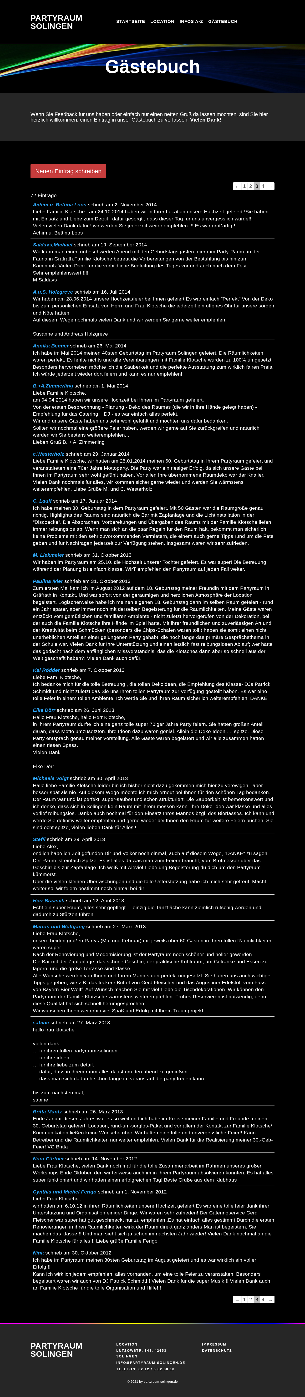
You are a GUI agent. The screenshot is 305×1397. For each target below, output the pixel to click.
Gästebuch (223, 22)
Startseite (130, 22)
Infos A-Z (191, 22)
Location (162, 22)
